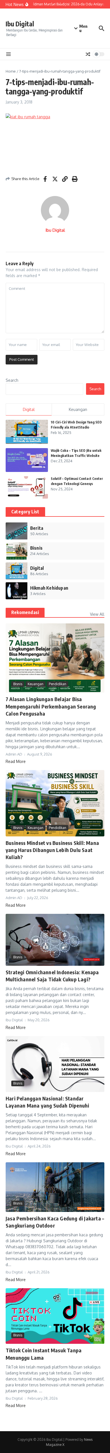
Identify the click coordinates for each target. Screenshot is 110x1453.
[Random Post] (88, 54)
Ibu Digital (20, 24)
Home (11, 71)
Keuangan (35, 684)
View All (97, 614)
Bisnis (17, 684)
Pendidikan (57, 684)
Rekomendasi (25, 612)
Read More (16, 761)
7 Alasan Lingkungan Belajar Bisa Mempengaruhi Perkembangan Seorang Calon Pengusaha (51, 706)
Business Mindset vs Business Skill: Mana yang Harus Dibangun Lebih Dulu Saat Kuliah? (52, 850)
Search (12, 380)
